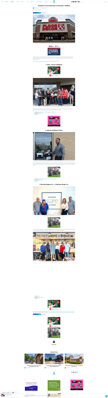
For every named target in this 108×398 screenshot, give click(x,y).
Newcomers (7, 1)
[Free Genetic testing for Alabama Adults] (31, 385)
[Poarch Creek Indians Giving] (54, 395)
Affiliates (32, 1)
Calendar (22, 1)
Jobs (27, 1)
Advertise (46, 1)
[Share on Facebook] (34, 12)
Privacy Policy (26, 396)
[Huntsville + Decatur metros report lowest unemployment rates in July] (33, 359)
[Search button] (104, 2)
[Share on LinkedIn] (37, 12)
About (51, 1)
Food (17, 1)
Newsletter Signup (39, 1)
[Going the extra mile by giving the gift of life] (54, 222)
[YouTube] (78, 1)
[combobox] (92, 2)
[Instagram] (73, 1)
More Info (36, 114)
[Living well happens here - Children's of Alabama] (54, 71)
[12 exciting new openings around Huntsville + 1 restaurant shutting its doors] (54, 359)
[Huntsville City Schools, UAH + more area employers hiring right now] (74, 359)
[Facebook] (72, 1)
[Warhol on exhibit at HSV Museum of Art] (76, 384)
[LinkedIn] (75, 1)
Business (12, 1)
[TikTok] (77, 1)
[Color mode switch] (106, 1)
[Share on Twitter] (39, 12)
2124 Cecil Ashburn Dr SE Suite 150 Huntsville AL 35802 (47, 178)
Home (2, 1)
